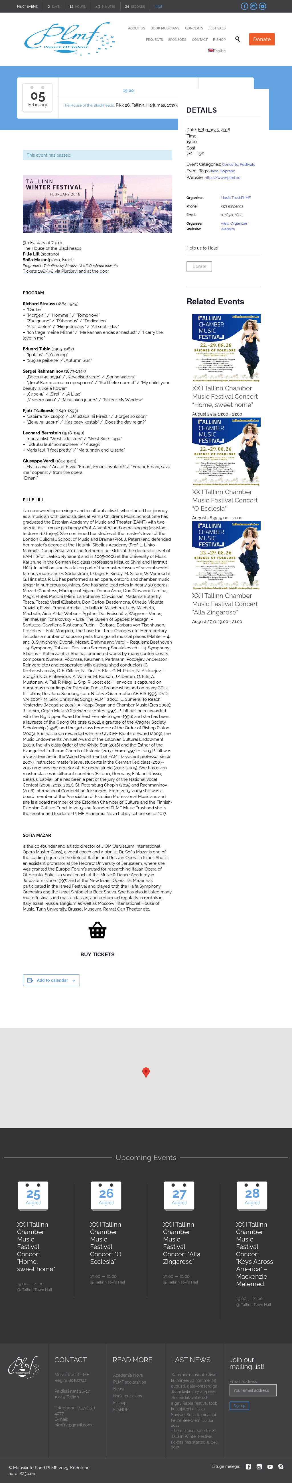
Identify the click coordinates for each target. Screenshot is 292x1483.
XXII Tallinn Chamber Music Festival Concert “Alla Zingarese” (225, 604)
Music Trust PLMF (236, 197)
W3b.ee (27, 1473)
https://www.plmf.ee (222, 177)
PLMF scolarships (129, 1382)
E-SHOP (121, 1409)
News (118, 1389)
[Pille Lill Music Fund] (70, 39)
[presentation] (226, 348)
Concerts (230, 164)
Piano (213, 171)
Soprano (227, 171)
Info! (158, 6)
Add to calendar (52, 980)
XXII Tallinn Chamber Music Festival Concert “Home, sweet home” (225, 396)
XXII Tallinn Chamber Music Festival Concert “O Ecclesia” (225, 500)
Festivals (247, 164)
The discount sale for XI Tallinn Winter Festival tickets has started (193, 1436)
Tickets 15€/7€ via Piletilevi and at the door (66, 271)
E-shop (120, 1402)
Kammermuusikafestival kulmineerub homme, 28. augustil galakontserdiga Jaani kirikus (194, 1383)
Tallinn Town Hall (37, 1290)
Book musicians (127, 1396)
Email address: (244, 1381)
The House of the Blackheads (88, 105)
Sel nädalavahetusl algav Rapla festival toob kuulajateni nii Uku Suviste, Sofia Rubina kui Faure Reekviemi (194, 1409)
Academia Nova (128, 1375)
